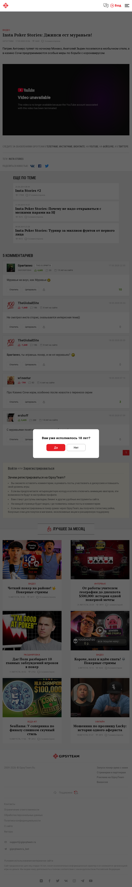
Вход (118, 5)
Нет (76, 447)
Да (56, 447)
